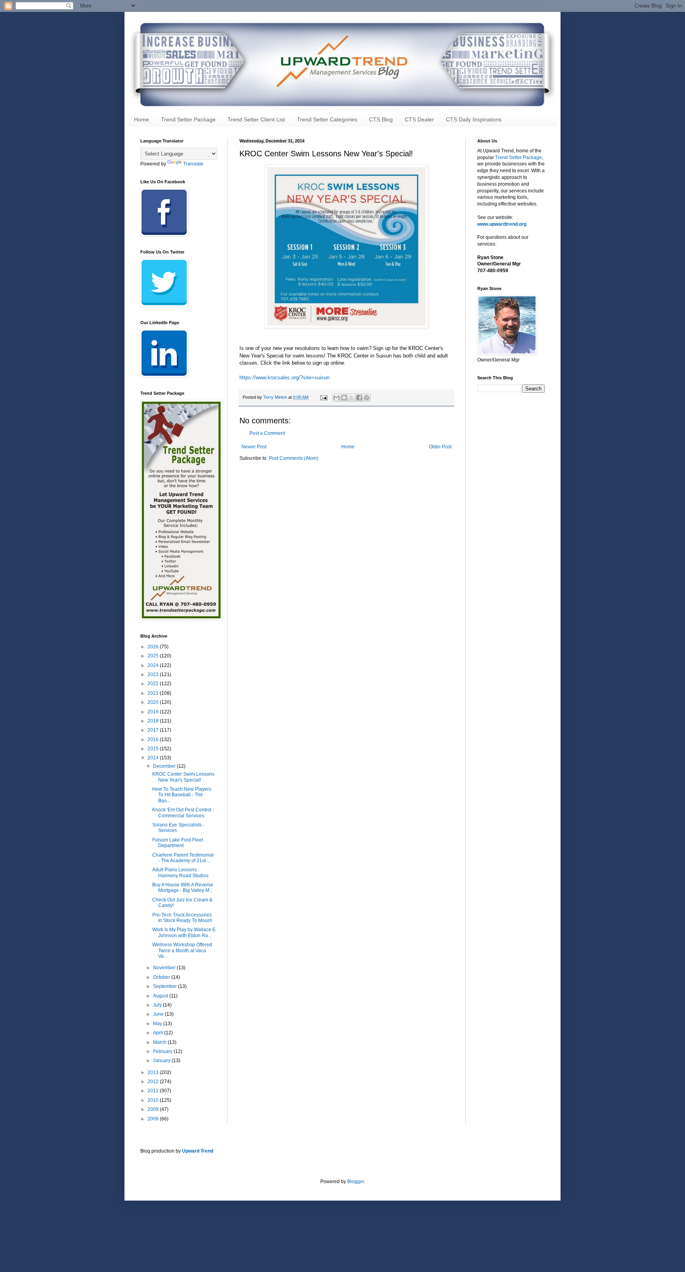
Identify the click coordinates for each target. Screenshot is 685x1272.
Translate (193, 164)
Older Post (440, 447)
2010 (153, 1100)
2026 (153, 646)
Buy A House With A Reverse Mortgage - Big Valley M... (182, 887)
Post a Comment (267, 433)
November (165, 967)
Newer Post (253, 447)
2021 (153, 693)
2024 (153, 665)
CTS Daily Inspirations (473, 119)
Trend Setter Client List (256, 119)
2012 (153, 1081)
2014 (153, 758)
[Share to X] (352, 398)
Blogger (355, 1181)
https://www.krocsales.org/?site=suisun (284, 377)
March (160, 1042)
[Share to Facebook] (359, 398)
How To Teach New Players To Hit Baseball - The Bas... (181, 794)
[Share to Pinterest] (367, 398)
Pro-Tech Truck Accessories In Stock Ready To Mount (182, 917)
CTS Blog (381, 119)
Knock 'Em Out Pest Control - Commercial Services (183, 812)
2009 (153, 1109)
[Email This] (337, 398)
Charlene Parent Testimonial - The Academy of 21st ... (183, 857)
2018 (153, 721)
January (162, 1060)
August (161, 996)
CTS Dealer (419, 119)
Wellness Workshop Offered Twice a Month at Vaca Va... (182, 950)
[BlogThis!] (344, 398)
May (158, 1023)
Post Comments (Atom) (293, 458)
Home (141, 119)
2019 (153, 712)
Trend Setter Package (188, 119)
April (158, 1033)
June (159, 1014)
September (165, 986)
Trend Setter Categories (327, 119)
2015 (153, 748)
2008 (153, 1119)
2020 (153, 702)
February (163, 1051)
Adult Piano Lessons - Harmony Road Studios (180, 872)
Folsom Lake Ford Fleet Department (177, 842)
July (158, 1005)
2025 (153, 656)
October (162, 977)
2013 (153, 1072)
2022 (153, 683)
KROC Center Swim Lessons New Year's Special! (183, 776)
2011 (153, 1090)
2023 (153, 674)
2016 (153, 739)
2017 (153, 730)
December (165, 766)
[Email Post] (323, 397)
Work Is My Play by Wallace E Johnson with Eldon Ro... (184, 932)
